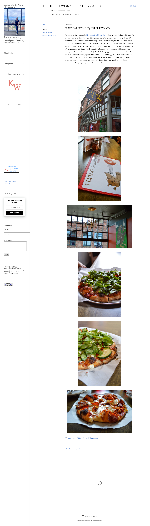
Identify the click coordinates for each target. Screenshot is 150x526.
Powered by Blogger (91, 516)
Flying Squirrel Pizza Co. (95, 35)
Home (52, 14)
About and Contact (64, 14)
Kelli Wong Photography (76, 6)
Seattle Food (47, 32)
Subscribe (14, 213)
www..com (12, 166)
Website (77, 14)
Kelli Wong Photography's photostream (14, 170)
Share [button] (44, 24)
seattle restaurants (49, 35)
